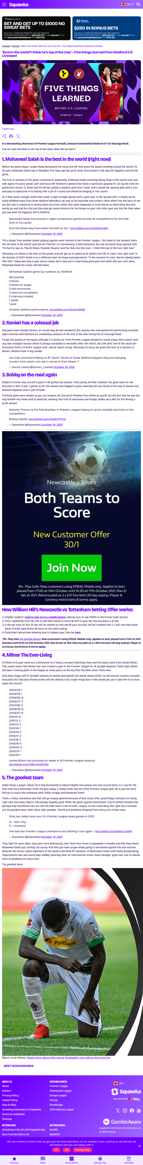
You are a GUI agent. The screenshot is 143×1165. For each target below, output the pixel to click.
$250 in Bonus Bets (96, 28)
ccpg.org (54, 35)
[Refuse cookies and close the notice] (139, 1146)
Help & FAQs (9, 1104)
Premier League (59, 1086)
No (66, 1150)
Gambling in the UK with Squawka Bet (23, 1129)
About (5, 1086)
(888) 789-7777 (38, 35)
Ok (56, 1150)
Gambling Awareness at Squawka (21, 1109)
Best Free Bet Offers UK (15, 1134)
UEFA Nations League (62, 1109)
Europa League (58, 1095)
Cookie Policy (10, 1100)
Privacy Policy (10, 1095)
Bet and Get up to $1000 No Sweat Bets (34, 25)
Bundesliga (56, 1104)
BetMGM (55, 1134)
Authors (6, 1090)
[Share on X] (18, 136)
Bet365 (54, 1129)
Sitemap (7, 1118)
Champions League (61, 1090)
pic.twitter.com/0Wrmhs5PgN (28, 764)
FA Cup (54, 1100)
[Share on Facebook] (11, 136)
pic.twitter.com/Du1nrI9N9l (67, 309)
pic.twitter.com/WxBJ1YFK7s (47, 419)
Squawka (6, 46)
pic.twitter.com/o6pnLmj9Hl (113, 831)
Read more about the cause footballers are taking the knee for (68, 1057)
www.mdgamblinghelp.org (19, 37)
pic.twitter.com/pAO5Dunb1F (89, 228)
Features (16, 46)
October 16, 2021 (51, 233)
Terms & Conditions (13, 1114)
